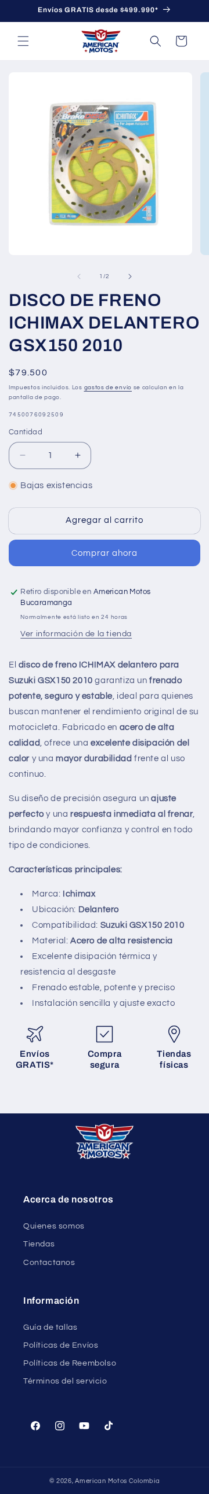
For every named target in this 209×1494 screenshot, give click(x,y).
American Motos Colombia (117, 1481)
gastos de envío (108, 387)
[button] (23, 41)
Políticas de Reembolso (69, 1363)
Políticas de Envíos (60, 1345)
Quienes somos (54, 1226)
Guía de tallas (50, 1327)
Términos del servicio (65, 1381)
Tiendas (39, 1244)
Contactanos (49, 1263)
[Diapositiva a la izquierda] (79, 276)
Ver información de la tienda (76, 634)
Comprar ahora (104, 553)
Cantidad (25, 432)
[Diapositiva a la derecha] (130, 276)
